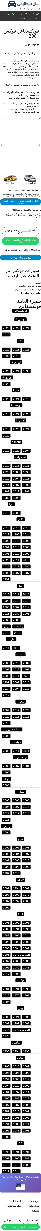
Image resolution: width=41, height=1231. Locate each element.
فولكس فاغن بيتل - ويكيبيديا (28, 289)
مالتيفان (18, 626)
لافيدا (16, 390)
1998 (16, 534)
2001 (6, 547)
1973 (26, 894)
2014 (6, 485)
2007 (16, 485)
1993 (6, 356)
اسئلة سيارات (24, 13)
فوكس (20, 980)
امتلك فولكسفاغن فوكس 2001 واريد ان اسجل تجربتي (20, 202)
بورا (11, 504)
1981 (16, 1130)
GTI (20, 913)
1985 (16, 472)
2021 (26, 328)
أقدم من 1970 (21, 954)
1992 (26, 485)
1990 (6, 772)
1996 (26, 371)
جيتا (20, 585)
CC (20, 1143)
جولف (20, 1057)
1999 (26, 553)
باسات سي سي (11, 729)
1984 (26, 766)
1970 (16, 995)
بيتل (20, 1008)
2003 (16, 512)
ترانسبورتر (20, 757)
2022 (16, 328)
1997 (6, 579)
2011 (16, 560)
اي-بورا (20, 420)
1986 (26, 961)
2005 (6, 800)
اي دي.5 (7, 377)
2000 (26, 547)
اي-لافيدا (16, 405)
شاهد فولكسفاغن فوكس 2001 (20, 231)
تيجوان (20, 701)
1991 (26, 491)
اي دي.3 (16, 362)
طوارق (21, 791)
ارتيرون (6, 826)
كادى (20, 519)
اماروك (11, 639)
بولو (20, 838)
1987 (26, 572)
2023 (6, 328)
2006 (26, 560)
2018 (26, 478)
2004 (26, 450)
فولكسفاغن (30, 306)
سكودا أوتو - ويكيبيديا (31, 293)
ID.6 (20, 340)
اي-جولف (20, 457)
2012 (16, 553)
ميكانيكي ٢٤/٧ (12, 1227)
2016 (26, 465)
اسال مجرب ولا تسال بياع (20, 258)
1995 (6, 967)
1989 (6, 491)
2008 (6, 553)
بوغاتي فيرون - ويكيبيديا (30, 286)
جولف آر (16, 742)
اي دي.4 (20, 319)
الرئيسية (36, 13)
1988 (6, 497)
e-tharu (16, 442)
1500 (20, 879)
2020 (6, 334)
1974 (6, 1029)
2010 (6, 478)
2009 (26, 540)
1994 (16, 478)
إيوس (6, 626)
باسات (20, 654)
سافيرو (16, 1042)
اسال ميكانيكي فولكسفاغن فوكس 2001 (20, 241)
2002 (16, 497)
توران (6, 778)
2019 (26, 399)
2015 (16, 356)
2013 (16, 547)
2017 (16, 491)
